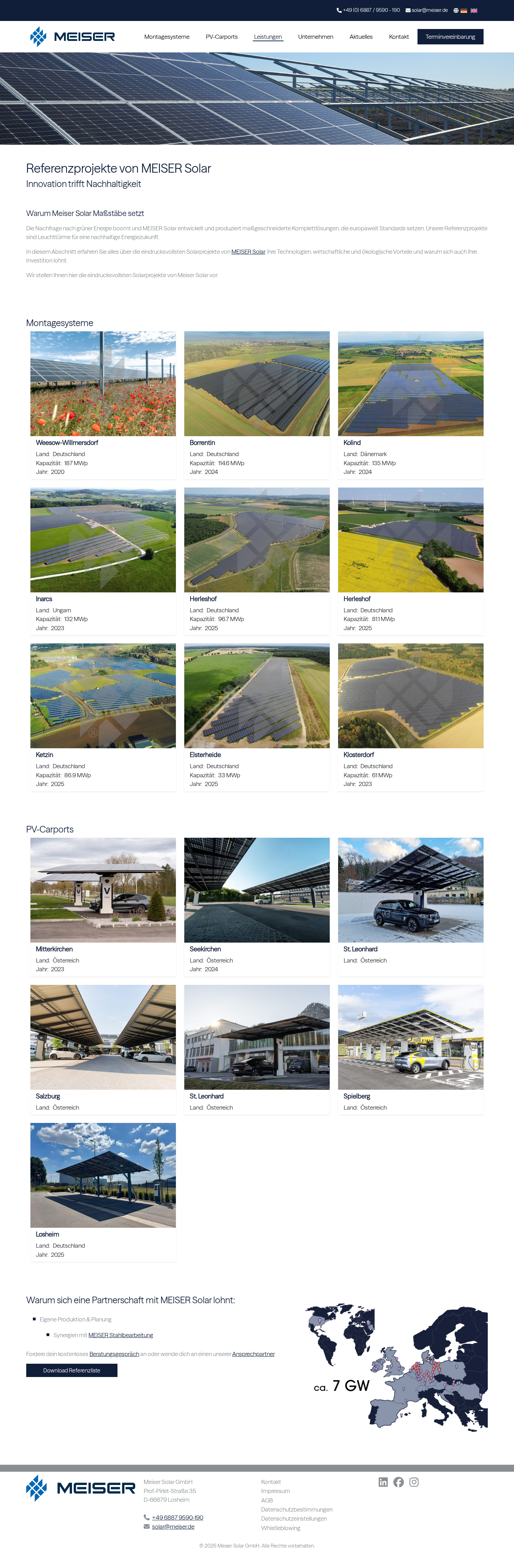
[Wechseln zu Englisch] (474, 10)
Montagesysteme (167, 36)
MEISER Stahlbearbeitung (120, 1335)
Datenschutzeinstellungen (294, 1518)
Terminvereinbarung (450, 36)
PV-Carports (222, 36)
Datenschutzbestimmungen (297, 1509)
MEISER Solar (248, 251)
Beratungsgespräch (114, 1353)
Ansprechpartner (253, 1353)
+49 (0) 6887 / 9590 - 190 (371, 10)
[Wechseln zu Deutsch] (464, 10)
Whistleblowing (280, 1528)
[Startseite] (74, 36)
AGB (267, 1500)
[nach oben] (499, 1528)
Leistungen (268, 36)
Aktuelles (361, 36)
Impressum (275, 1491)
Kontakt (399, 36)
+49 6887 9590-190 (177, 1517)
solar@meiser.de (430, 10)
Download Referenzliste (71, 1370)
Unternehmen (315, 36)
